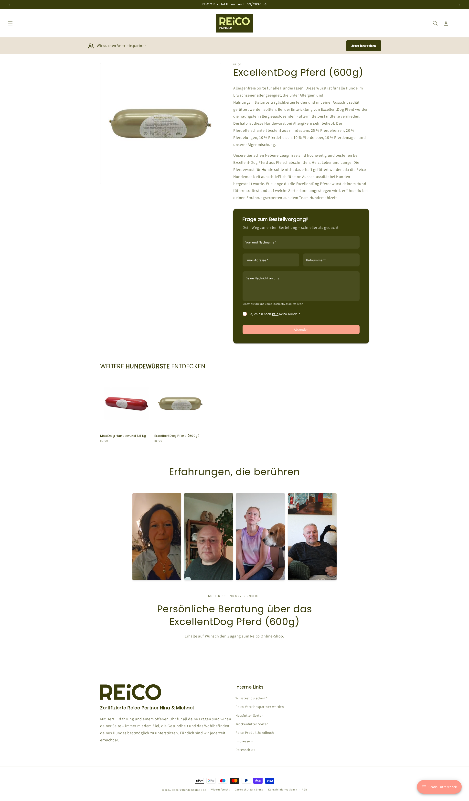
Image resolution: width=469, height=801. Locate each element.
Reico (175, 789)
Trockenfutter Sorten (252, 724)
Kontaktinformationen (282, 789)
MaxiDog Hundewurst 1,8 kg (123, 436)
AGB (304, 789)
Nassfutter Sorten (249, 715)
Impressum (244, 741)
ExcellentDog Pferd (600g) (177, 436)
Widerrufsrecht (220, 789)
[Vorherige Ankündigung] (9, 4)
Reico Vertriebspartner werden (259, 706)
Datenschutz (245, 749)
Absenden (301, 329)
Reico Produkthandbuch (254, 732)
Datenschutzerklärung (249, 789)
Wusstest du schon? (251, 698)
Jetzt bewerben (363, 46)
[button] (10, 23)
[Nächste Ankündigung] (459, 4)
